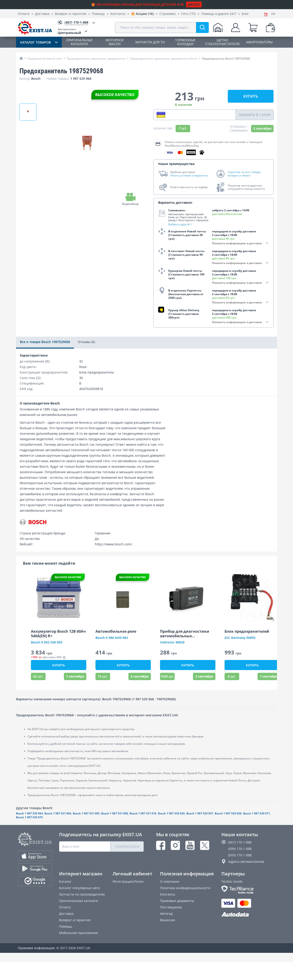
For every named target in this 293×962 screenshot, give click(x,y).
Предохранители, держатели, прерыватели (96, 58)
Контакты (117, 14)
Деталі (194, 4)
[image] (58, 598)
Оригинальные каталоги (78, 901)
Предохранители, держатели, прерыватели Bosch (163, 58)
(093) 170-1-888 (240, 855)
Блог (245, 14)
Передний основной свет (44, 58)
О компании (169, 881)
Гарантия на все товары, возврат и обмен (244, 173)
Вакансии (167, 920)
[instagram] (175, 845)
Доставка (42, 14)
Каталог (65, 881)
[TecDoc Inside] (248, 889)
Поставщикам (171, 907)
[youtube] (190, 845)
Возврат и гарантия (70, 14)
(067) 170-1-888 (240, 842)
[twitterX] (204, 845)
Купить (250, 96)
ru (266, 13)
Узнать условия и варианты (189, 175)
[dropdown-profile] (235, 27)
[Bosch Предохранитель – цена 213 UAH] (27, 112)
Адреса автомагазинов (246, 861)
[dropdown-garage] (217, 27)
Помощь (98, 14)
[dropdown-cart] (253, 27)
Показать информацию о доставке (237, 243)
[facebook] (160, 845)
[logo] (35, 27)
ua (273, 13)
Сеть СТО (188, 14)
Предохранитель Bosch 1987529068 (226, 58)
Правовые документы (177, 901)
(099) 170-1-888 (240, 849)
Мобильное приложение (78, 933)
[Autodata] (248, 914)
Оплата (24, 14)
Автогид (166, 913)
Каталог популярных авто (79, 888)
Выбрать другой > (180, 224)
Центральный (69, 31)
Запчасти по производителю (82, 894)
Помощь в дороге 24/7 (218, 14)
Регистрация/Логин (128, 881)
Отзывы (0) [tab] (86, 342)
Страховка (167, 14)
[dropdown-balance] (270, 27)
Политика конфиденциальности (185, 888)
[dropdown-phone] (160, 114)
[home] (21, 58)
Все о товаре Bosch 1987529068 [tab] (45, 342)
